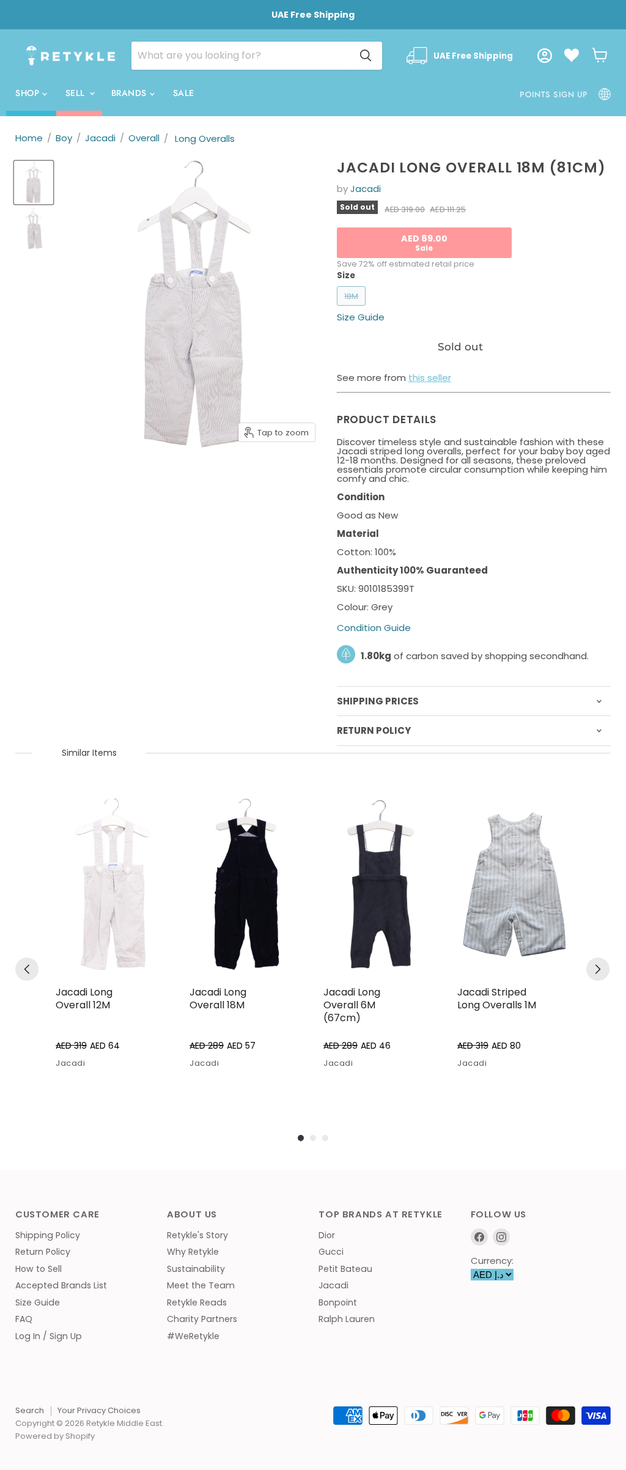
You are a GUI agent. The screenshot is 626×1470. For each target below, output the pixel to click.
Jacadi (100, 138)
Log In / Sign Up (48, 1336)
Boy (64, 138)
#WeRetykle (193, 1336)
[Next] (597, 969)
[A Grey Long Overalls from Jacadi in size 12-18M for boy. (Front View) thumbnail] (33, 182)
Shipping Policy (47, 1235)
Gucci (331, 1252)
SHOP (28, 93)
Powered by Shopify (55, 1436)
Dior (327, 1235)
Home (29, 138)
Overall (144, 138)
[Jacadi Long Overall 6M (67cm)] (380, 884)
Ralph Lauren (347, 1319)
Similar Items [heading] (89, 753)
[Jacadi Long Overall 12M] (113, 884)
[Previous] (27, 969)
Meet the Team (201, 1285)
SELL (76, 93)
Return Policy (42, 1252)
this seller (429, 377)
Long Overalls (205, 138)
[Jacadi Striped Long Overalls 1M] (514, 884)
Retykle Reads (197, 1302)
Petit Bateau (345, 1269)
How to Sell (38, 1269)
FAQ (23, 1319)
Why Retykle (193, 1252)
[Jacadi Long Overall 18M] (247, 884)
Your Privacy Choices (99, 1410)
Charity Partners (202, 1319)
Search (29, 1410)
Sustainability (196, 1269)
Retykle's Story (197, 1235)
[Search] (365, 56)
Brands (130, 93)
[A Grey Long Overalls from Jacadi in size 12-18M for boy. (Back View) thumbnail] (33, 228)
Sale (183, 93)
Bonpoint (338, 1302)
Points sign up (553, 94)
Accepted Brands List (61, 1285)
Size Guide (37, 1302)
